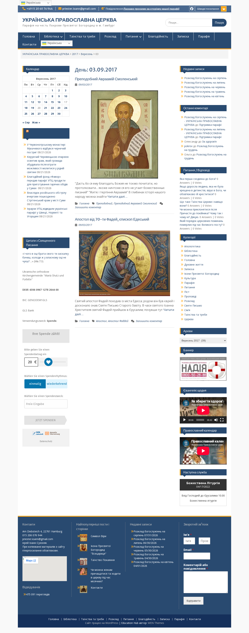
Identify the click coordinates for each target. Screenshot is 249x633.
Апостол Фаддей (118, 321)
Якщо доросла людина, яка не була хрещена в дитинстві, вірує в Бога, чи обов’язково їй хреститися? (203, 190)
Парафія (204, 36)
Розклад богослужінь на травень (204, 91)
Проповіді (190, 296)
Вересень (87, 54)
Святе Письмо (193, 305)
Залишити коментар (88, 207)
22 (52, 108)
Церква (188, 319)
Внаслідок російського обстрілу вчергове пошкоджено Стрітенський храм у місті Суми (46, 196)
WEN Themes (156, 623)
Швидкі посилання (208, 8)
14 (45, 102)
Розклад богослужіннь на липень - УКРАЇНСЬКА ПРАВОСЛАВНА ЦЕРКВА (204, 133)
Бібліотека (51, 36)
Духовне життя (193, 264)
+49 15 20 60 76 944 (39, 8)
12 (32, 102)
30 (58, 113)
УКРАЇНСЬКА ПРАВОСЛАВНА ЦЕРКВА (69, 20)
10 (65, 96)
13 (39, 102)
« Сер (26, 122)
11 (25, 102)
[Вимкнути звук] (216, 420)
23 (58, 108)
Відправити (193, 600)
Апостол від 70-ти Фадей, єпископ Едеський (112, 219)
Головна (29, 36)
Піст (186, 292)
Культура (190, 278)
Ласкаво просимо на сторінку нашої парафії (151, 8)
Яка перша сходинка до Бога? (198, 179)
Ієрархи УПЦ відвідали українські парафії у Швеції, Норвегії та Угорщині (47, 212)
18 (25, 108)
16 (58, 102)
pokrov (188, 146)
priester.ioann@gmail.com (79, 8)
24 (65, 108)
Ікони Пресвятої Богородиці (201, 273)
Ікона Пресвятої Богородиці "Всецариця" (101, 549)
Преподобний (104, 203)
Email (189, 550)
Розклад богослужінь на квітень (204, 96)
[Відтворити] (184, 420)
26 (32, 113)
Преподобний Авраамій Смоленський (106, 79)
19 (32, 108)
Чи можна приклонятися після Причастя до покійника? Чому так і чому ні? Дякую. (201, 213)
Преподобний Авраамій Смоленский (135, 203)
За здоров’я (209, 141)
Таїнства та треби (82, 36)
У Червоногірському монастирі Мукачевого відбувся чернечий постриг (46, 148)
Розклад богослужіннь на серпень (205, 78)
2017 (75, 54)
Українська (54, 43)
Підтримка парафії (210, 124)
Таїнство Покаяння (103, 560)
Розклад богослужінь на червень (204, 87)
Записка (183, 36)
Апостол (101, 321)
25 (25, 113)
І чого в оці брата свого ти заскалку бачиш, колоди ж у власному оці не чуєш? (45, 257)
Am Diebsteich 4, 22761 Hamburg (42, 531)
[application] (203, 410)
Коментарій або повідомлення (196, 567)
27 (39, 113)
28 (45, 113)
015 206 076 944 (32, 535)
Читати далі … (117, 197)
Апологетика (192, 246)
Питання (132, 36)
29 (52, 113)
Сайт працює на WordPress (101, 623)
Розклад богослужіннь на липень (204, 82)
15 (52, 102)
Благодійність (158, 36)
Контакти (29, 44)
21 (45, 108)
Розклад (110, 36)
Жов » (36, 122)
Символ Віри (98, 536)
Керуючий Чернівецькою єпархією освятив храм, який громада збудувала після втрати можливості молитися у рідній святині (48, 164)
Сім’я (187, 310)
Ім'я (188, 535)
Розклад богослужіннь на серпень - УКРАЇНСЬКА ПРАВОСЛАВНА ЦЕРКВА (205, 120)
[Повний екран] (222, 420)
